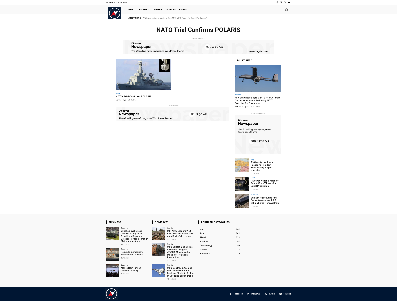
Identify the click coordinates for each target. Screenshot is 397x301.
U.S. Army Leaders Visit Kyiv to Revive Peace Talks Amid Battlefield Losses (180, 233)
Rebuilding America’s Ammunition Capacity (132, 253)
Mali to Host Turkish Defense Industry (131, 269)
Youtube (287, 294)
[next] (289, 18)
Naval (118, 93)
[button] (286, 9)
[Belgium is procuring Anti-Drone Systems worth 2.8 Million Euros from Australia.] (242, 201)
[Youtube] (289, 2)
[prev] (284, 18)
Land (253, 178)
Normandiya (121, 100)
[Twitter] (285, 2)
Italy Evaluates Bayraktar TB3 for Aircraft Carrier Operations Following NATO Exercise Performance (257, 100)
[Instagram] (281, 2)
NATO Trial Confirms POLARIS (134, 96)
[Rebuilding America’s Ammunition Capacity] (112, 254)
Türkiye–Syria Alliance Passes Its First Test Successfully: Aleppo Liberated (262, 166)
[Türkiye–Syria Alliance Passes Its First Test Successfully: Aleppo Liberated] (242, 165)
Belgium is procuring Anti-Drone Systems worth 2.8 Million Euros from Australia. (265, 200)
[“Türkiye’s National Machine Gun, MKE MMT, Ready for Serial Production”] (242, 184)
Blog (252, 159)
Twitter (272, 294)
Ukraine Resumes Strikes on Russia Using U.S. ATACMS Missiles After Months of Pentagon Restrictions (180, 252)
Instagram (255, 294)
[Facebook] (277, 2)
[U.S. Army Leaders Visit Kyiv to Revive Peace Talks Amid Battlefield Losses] (158, 233)
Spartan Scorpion (242, 106)
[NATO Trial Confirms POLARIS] (143, 74)
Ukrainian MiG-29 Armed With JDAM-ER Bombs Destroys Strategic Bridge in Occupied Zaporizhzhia (180, 272)
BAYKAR (238, 94)
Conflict (170, 228)
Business (254, 195)
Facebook (238, 294)
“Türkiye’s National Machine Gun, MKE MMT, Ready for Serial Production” (175, 18)
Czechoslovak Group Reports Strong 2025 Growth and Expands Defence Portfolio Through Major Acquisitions (134, 236)
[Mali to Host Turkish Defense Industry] (112, 270)
